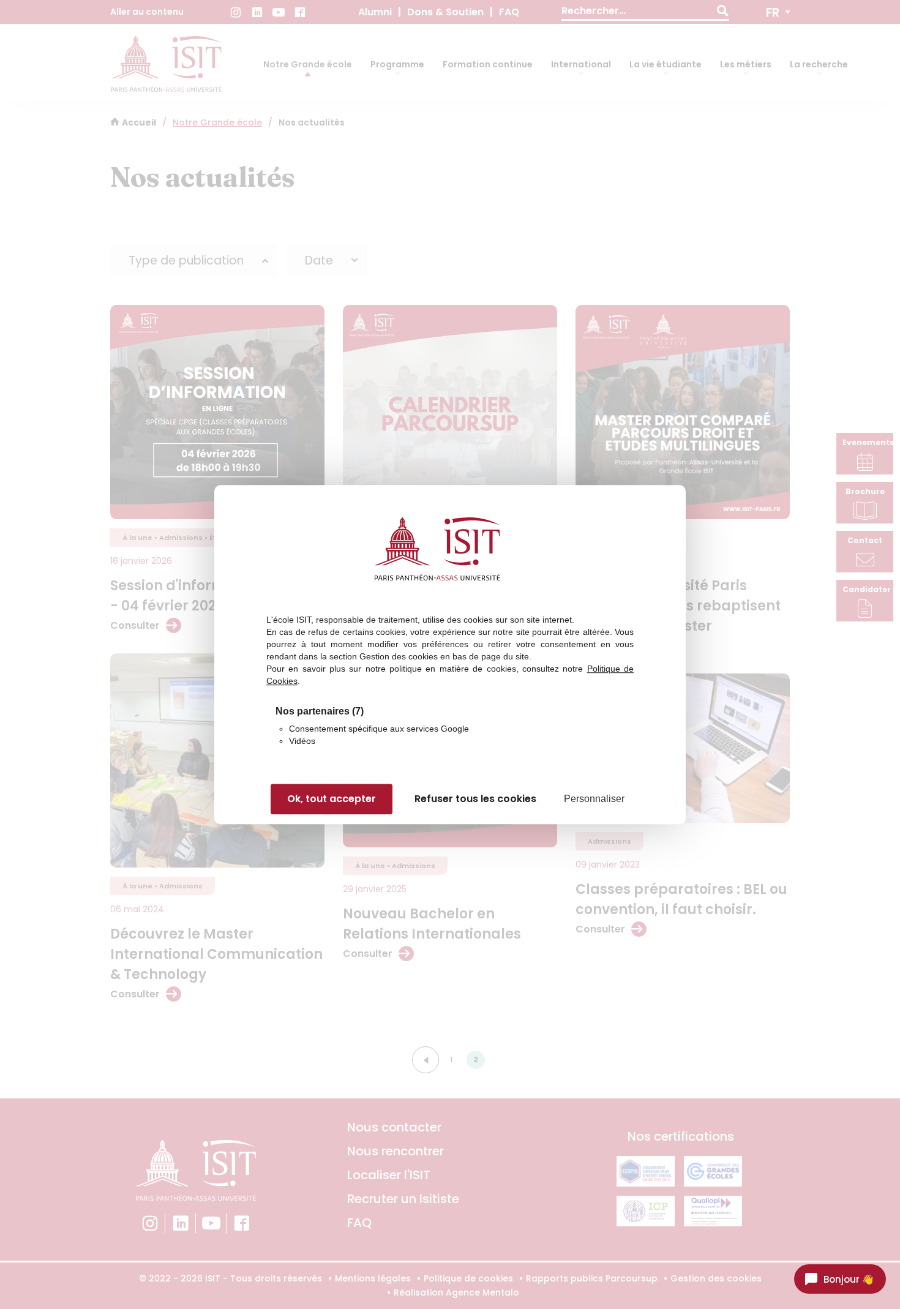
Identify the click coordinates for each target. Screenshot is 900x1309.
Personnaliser (594, 799)
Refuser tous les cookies (475, 799)
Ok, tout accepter (331, 799)
